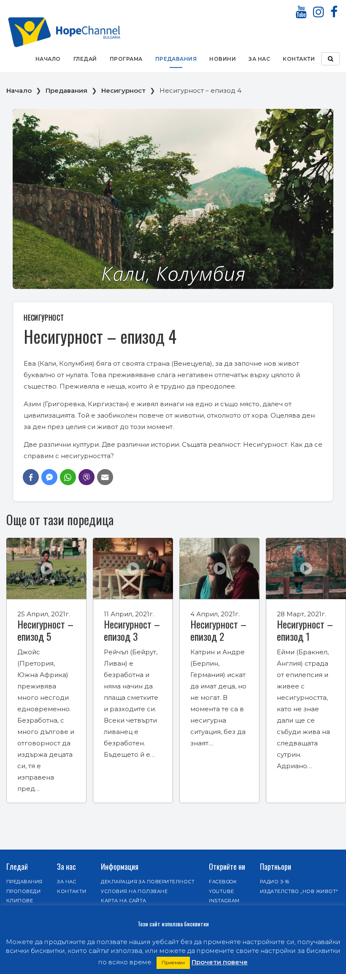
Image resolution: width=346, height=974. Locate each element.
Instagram (224, 901)
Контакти (299, 59)
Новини (222, 59)
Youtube (221, 891)
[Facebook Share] (31, 477)
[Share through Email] (105, 477)
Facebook (223, 882)
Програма (126, 59)
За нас (259, 59)
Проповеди (23, 891)
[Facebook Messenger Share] (49, 477)
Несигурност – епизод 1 (305, 630)
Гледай (85, 59)
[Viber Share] (86, 477)
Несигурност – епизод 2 (218, 630)
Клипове (19, 901)
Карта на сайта (123, 901)
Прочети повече (220, 962)
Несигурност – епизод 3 (132, 630)
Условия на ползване (134, 891)
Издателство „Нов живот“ (299, 891)
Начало (48, 59)
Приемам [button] (173, 963)
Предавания (176, 59)
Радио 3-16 (274, 882)
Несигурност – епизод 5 (45, 630)
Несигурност (123, 90)
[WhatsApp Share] (68, 477)
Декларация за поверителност (148, 882)
